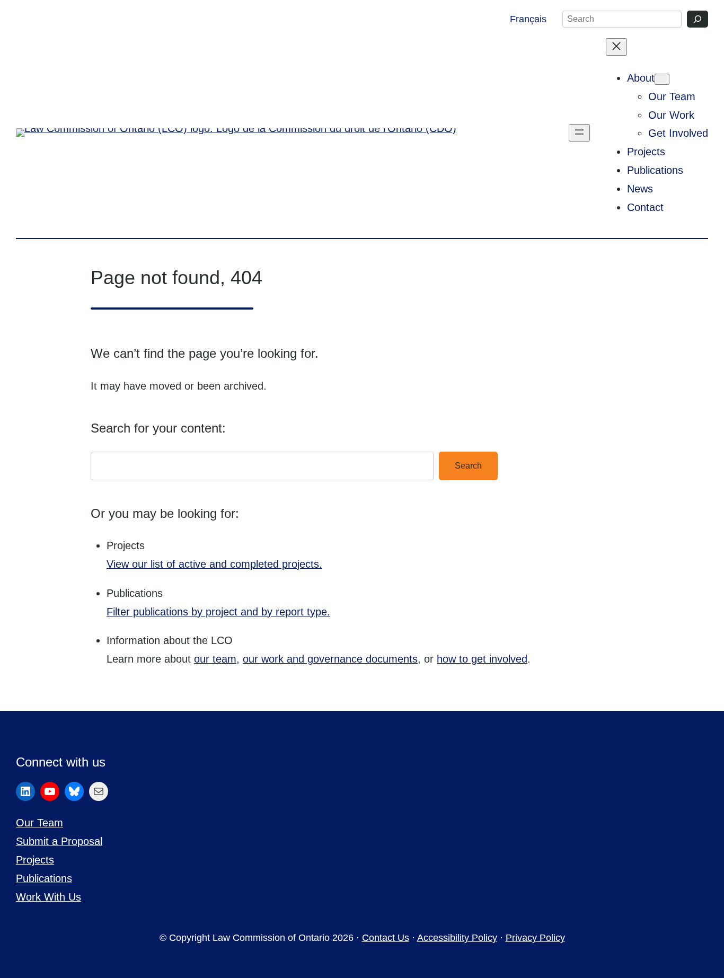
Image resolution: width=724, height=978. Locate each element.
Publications (44, 878)
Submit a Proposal (59, 841)
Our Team (39, 823)
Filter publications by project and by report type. (218, 612)
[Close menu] (616, 47)
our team (215, 659)
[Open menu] (579, 133)
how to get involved (482, 659)
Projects (35, 860)
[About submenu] (662, 79)
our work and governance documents (330, 659)
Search (468, 465)
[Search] (697, 19)
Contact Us (385, 937)
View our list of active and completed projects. (214, 564)
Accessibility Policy (457, 937)
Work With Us (48, 897)
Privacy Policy (535, 937)
